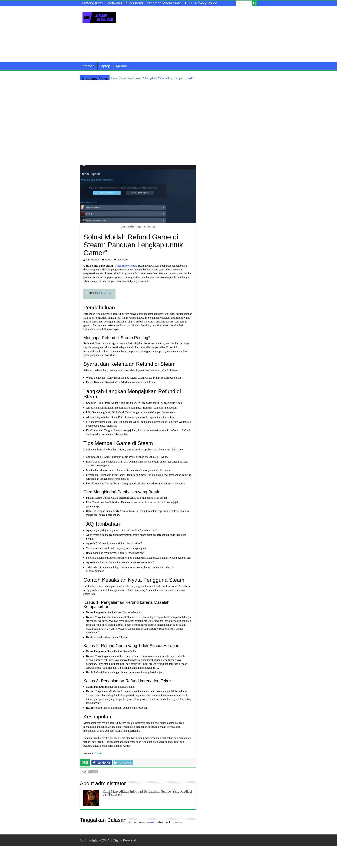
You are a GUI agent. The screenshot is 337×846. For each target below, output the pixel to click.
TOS (188, 3)
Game (108, 260)
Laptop (104, 66)
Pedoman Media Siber (163, 3)
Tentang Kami (92, 3)
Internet (88, 66)
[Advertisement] (191, 34)
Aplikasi (121, 66)
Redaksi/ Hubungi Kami (125, 3)
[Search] (254, 3)
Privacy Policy (206, 3)
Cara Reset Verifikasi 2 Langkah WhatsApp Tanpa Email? (152, 78)
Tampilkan (106, 293)
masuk (150, 822)
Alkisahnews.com (125, 265)
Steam (93, 772)
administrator (92, 260)
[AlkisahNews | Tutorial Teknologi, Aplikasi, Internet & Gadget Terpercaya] (99, 16)
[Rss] (233, 3)
